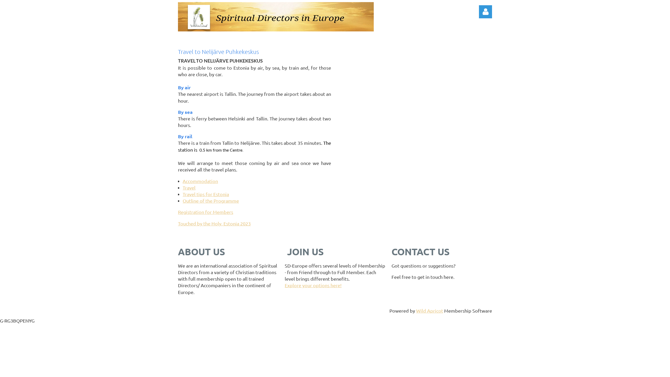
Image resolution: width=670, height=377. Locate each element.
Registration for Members (205, 212)
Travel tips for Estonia (206, 194)
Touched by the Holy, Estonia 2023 (214, 223)
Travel (189, 187)
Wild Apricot (429, 310)
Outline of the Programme (211, 200)
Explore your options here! (313, 285)
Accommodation (200, 181)
